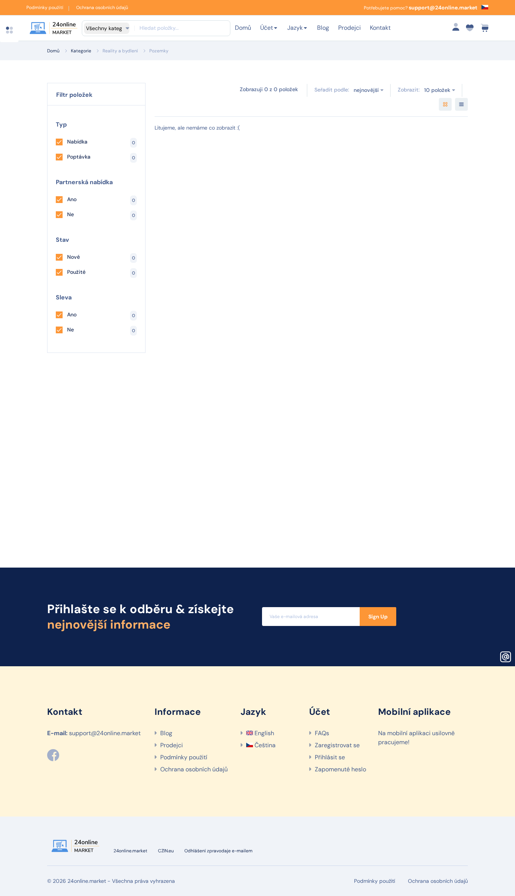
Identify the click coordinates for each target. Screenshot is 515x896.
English (263, 733)
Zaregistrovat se (337, 745)
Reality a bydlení (120, 51)
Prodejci (349, 28)
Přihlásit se (330, 757)
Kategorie (81, 51)
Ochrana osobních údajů (102, 8)
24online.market (130, 851)
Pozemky (159, 51)
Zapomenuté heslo (340, 769)
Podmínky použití (44, 8)
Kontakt (380, 28)
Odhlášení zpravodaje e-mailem (218, 851)
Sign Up (378, 616)
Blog (323, 28)
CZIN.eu (166, 851)
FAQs (322, 733)
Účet (266, 28)
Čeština (264, 745)
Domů (243, 28)
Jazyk (295, 28)
